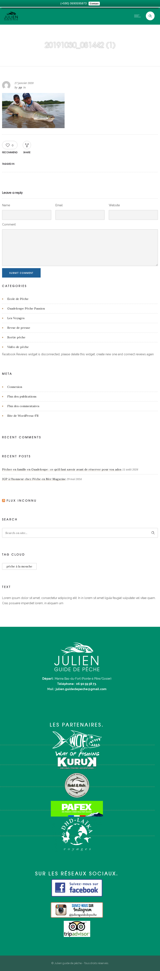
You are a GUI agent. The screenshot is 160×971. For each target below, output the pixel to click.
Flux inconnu (22, 500)
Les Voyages (16, 318)
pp (20, 87)
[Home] (11, 19)
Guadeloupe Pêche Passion (26, 308)
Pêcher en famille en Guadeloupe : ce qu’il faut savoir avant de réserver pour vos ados (61, 469)
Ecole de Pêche (18, 299)
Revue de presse (18, 328)
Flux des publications (21, 396)
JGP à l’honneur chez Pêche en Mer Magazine (34, 479)
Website (114, 205)
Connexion (14, 387)
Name (6, 205)
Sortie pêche (16, 337)
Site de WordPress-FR (23, 416)
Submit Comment (21, 272)
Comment (9, 224)
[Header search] (150, 16)
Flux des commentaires (23, 406)
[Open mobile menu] (138, 16)
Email (59, 205)
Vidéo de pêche (18, 347)
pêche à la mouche (19, 566)
